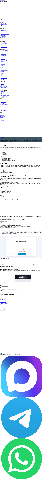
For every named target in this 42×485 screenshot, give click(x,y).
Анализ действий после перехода (3, 87)
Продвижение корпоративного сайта (5, 34)
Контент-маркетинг (2, 45)
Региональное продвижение (4, 36)
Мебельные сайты (3, 61)
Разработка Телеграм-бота (4, 94)
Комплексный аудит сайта (4, 44)
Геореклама (2, 83)
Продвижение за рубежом (2, 37)
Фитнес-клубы (2, 62)
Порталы (2, 93)
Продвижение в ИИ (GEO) (3, 27)
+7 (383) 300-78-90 (2, 120)
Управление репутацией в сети (4, 50)
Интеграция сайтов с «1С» (4, 110)
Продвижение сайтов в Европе (4, 39)
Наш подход (1, 117)
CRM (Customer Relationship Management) (4, 104)
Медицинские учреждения (4, 99)
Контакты (1, 306)
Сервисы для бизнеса (2, 115)
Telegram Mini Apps (3, 97)
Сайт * (0, 287)
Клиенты (1, 305)
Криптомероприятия (2, 113)
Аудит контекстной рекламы (4, 69)
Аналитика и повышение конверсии (4, 303)
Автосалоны (2, 57)
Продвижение (1, 22)
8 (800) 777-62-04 (3, 299)
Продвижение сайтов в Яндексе (4, 30)
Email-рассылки (3, 75)
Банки (2, 56)
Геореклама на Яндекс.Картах (4, 70)
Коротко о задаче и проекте (3, 288)
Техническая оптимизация (4, 43)
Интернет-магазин (3, 91)
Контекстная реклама (2, 67)
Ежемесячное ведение (3, 79)
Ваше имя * (1, 285)
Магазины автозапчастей (3, 58)
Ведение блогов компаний (4, 47)
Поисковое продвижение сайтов (3, 301)
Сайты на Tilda (2, 103)
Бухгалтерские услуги (3, 65)
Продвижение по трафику (4, 25)
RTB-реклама (2, 84)
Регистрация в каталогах (3, 51)
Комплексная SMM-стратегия (4, 78)
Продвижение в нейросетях (3, 302)
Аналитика (1, 85)
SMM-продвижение (2, 76)
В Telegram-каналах (3, 73)
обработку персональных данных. (12, 289)
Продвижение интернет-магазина (4, 33)
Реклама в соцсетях (2, 71)
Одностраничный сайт (3, 92)
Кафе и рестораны (3, 64)
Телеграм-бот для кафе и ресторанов (5, 95)
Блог (0, 118)
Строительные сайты (3, 55)
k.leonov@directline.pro (22, 251)
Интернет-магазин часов (3, 63)
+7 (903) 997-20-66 (21, 249)
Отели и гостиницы (3, 59)
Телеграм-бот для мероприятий (4, 96)
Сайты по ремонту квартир (4, 60)
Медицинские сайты (3, 54)
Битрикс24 (2, 106)
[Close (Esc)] (41, 0)
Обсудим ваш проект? (2, 0)
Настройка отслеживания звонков (3, 86)
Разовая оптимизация (3, 42)
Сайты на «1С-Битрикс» (3, 102)
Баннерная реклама (3, 82)
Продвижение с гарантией (4, 24)
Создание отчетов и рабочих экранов (4, 88)
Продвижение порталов (3, 35)
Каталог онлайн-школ (2, 116)
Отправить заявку (2, 300)
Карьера (1, 119)
